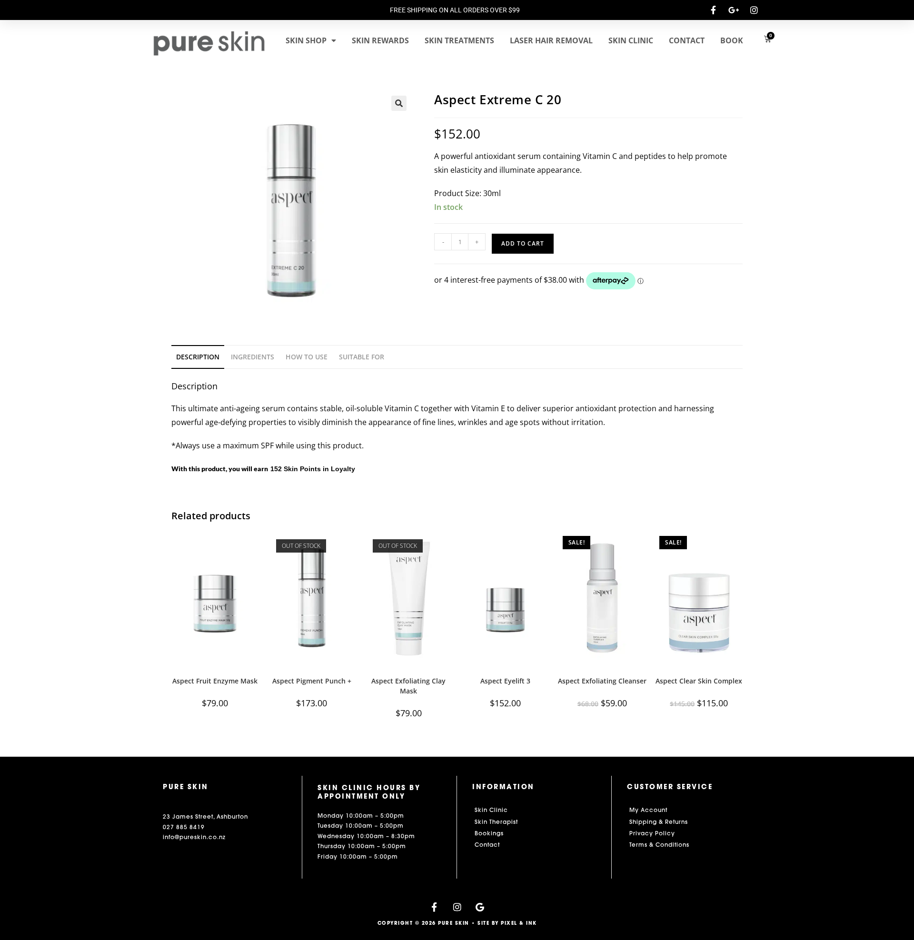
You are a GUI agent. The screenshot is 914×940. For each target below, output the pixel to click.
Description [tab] (197, 356)
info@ (171, 837)
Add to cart (522, 243)
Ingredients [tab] (252, 356)
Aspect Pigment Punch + (311, 680)
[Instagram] (457, 906)
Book (731, 40)
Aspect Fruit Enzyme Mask (215, 680)
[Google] (480, 906)
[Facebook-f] (434, 906)
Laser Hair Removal (551, 40)
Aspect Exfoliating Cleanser (602, 680)
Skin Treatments (459, 40)
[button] (399, 103)
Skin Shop (306, 40)
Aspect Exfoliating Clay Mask (408, 685)
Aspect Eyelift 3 (505, 680)
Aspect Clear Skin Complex (699, 680)
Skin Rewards (380, 40)
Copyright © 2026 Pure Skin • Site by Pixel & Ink (457, 923)
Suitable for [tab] (361, 356)
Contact (687, 40)
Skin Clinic (630, 40)
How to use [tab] (307, 356)
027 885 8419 (184, 827)
